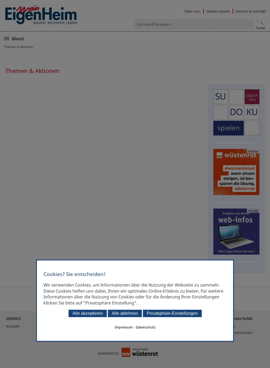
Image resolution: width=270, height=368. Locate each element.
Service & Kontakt (250, 11)
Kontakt (13, 326)
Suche (260, 28)
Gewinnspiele (218, 11)
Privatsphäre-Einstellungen (172, 313)
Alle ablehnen (125, 313)
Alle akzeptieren (88, 313)
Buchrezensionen (237, 332)
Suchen (260, 21)
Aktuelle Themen (30, 38)
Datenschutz (146, 327)
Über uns (192, 11)
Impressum (124, 327)
